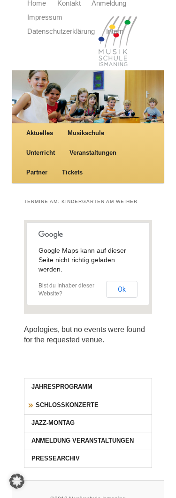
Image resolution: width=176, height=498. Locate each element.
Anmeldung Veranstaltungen (82, 440)
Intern (114, 31)
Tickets (72, 172)
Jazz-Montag (53, 422)
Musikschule (86, 132)
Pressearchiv (55, 458)
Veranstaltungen (92, 152)
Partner (36, 172)
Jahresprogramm (61, 386)
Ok (122, 289)
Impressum (44, 17)
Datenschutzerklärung (61, 31)
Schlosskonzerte (67, 404)
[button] (17, 481)
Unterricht (40, 152)
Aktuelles (39, 132)
